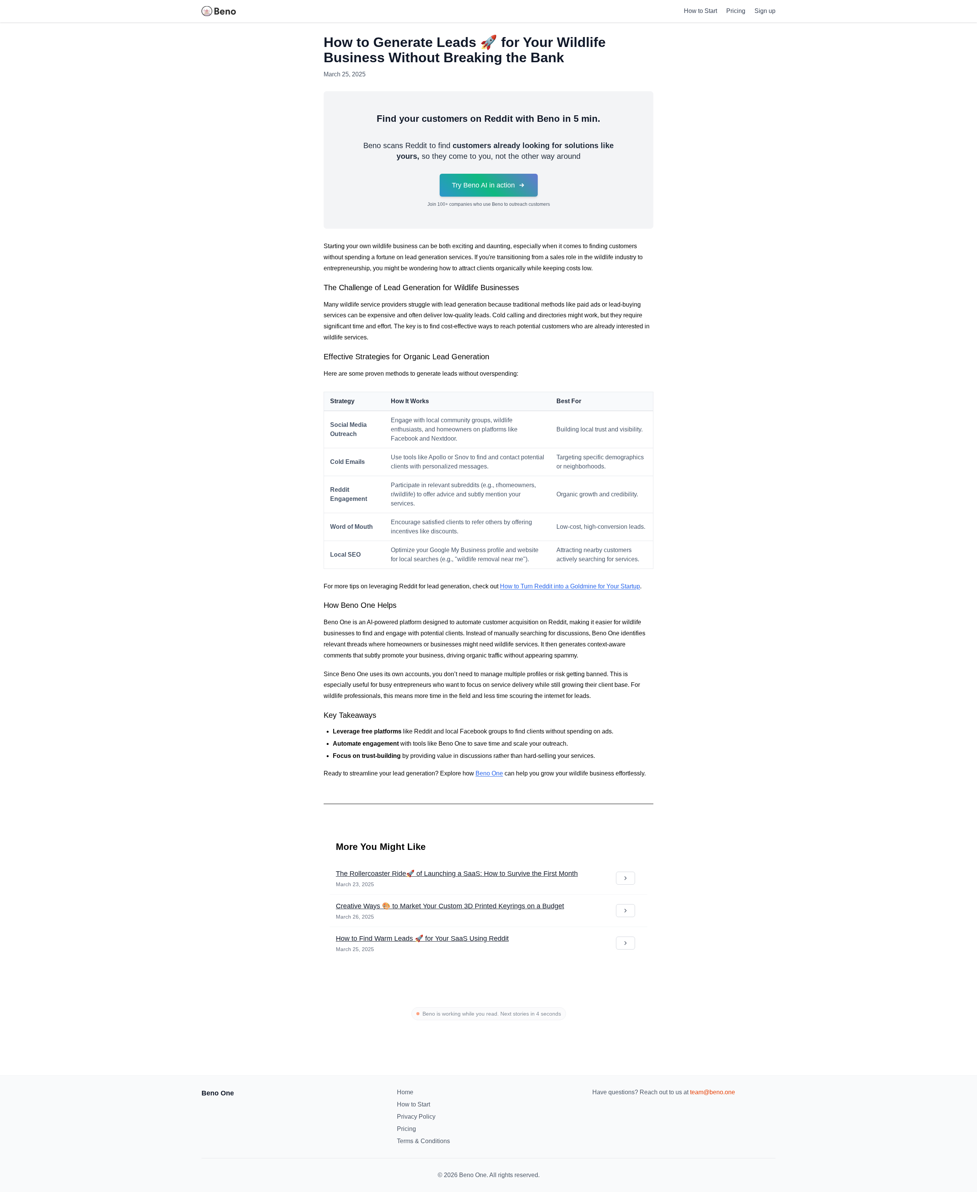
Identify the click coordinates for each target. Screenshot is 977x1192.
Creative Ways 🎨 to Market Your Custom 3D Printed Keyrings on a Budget (450, 906)
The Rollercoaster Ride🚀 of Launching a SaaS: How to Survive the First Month (457, 873)
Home (405, 1092)
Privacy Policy (416, 1116)
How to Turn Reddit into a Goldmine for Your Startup (570, 586)
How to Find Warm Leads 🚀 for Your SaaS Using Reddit (422, 938)
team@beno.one (712, 1092)
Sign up (765, 11)
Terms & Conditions (423, 1141)
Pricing (735, 11)
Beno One (489, 773)
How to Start (700, 11)
